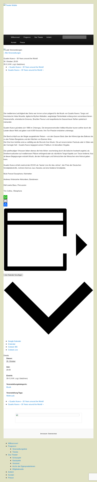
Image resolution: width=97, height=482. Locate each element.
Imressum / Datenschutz (48, 434)
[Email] (48, 201)
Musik (8, 387)
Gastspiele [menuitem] (16, 460)
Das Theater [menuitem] (13, 454)
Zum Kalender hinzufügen (13, 275)
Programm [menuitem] (12, 446)
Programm (27, 37)
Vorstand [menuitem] (15, 463)
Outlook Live (13, 349)
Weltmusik (10, 395)
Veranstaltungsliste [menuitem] (19, 449)
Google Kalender (14, 341)
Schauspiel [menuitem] (16, 457)
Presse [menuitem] (11, 477)
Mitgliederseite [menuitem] (18, 469)
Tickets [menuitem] (15, 452)
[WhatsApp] (48, 197)
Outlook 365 (12, 346)
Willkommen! (15, 37)
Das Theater (38, 37)
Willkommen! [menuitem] (13, 443)
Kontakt (13, 42)
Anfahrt (48, 37)
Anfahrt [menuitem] (11, 472)
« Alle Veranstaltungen (12, 52)
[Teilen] (48, 204)
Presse (22, 42)
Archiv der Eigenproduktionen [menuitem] (23, 466)
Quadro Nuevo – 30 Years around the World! (26, 67)
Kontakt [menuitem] (11, 475)
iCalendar (11, 344)
